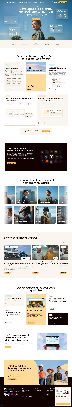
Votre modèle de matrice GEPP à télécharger (13, 299)
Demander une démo (63, 2)
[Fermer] (69, 388)
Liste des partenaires (37, 390)
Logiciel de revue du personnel (27, 396)
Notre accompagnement (50, 393)
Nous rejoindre (48, 396)
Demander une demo (11, 163)
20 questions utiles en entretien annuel (55, 318)
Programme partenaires (38, 391)
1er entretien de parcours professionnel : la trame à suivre (35, 310)
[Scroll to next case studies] (66, 242)
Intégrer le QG (7, 347)
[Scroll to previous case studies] (63, 242)
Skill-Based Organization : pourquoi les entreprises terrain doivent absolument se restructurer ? (57, 300)
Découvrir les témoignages (50, 391)
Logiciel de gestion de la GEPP (27, 395)
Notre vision (48, 394)
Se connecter (55, 2)
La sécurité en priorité (49, 395)
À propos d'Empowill (49, 390)
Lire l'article (52, 308)
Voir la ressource (9, 322)
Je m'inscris (63, 404)
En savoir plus (8, 88)
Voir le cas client (7, 272)
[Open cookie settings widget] (1, 405)
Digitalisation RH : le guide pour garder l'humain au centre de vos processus (13, 314)
